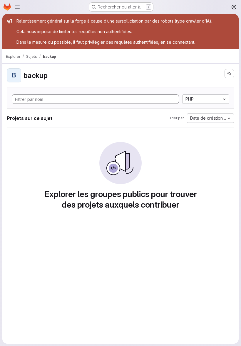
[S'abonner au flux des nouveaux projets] (229, 73)
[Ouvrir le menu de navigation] (17, 7)
